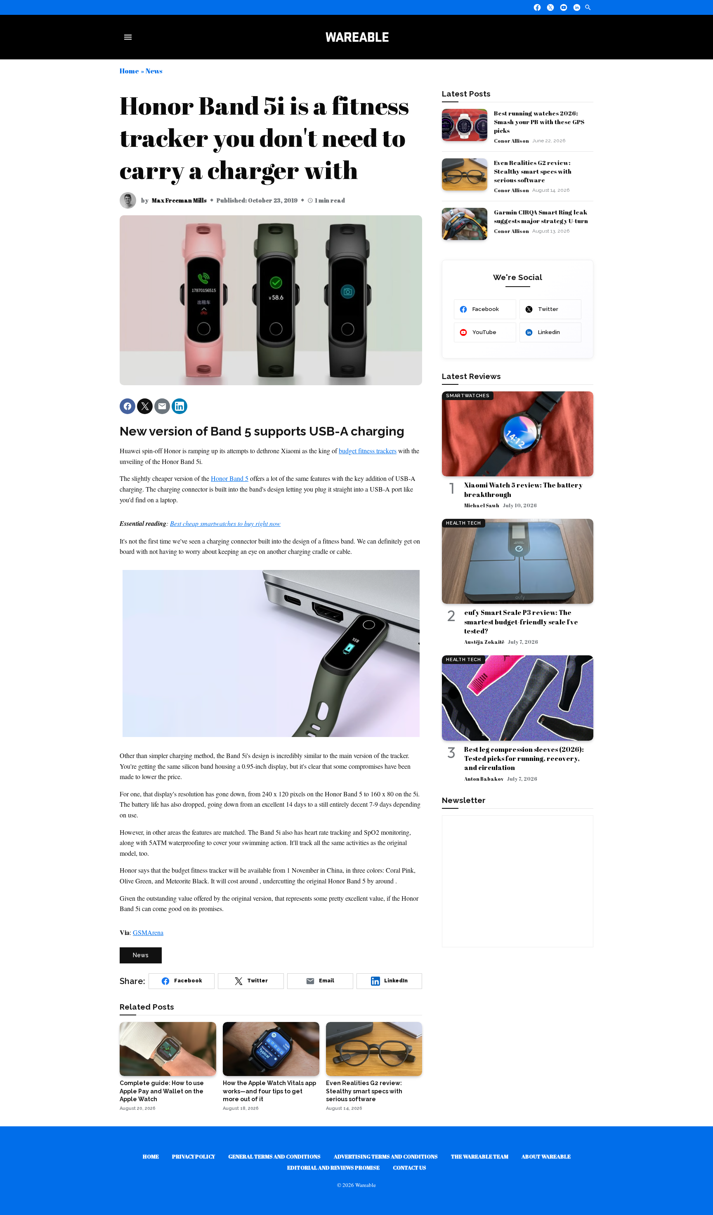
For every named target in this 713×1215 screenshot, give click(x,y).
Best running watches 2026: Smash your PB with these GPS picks (539, 121)
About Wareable (546, 1156)
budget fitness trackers (368, 450)
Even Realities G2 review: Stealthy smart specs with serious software (532, 171)
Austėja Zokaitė (484, 641)
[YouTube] (563, 7)
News (154, 70)
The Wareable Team (479, 1156)
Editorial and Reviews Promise (333, 1167)
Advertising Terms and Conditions (386, 1156)
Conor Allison (511, 140)
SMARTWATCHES (467, 395)
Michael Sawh (481, 505)
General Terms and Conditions (274, 1156)
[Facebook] (537, 7)
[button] (127, 406)
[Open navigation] (129, 37)
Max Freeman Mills (179, 200)
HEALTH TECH (463, 523)
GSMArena (148, 932)
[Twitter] (550, 7)
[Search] (588, 7)
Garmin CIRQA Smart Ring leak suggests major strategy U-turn (541, 216)
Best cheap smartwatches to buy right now (225, 523)
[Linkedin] (577, 7)
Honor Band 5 (229, 478)
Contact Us (409, 1167)
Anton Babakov (483, 778)
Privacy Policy (193, 1156)
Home (129, 70)
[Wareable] (357, 37)
